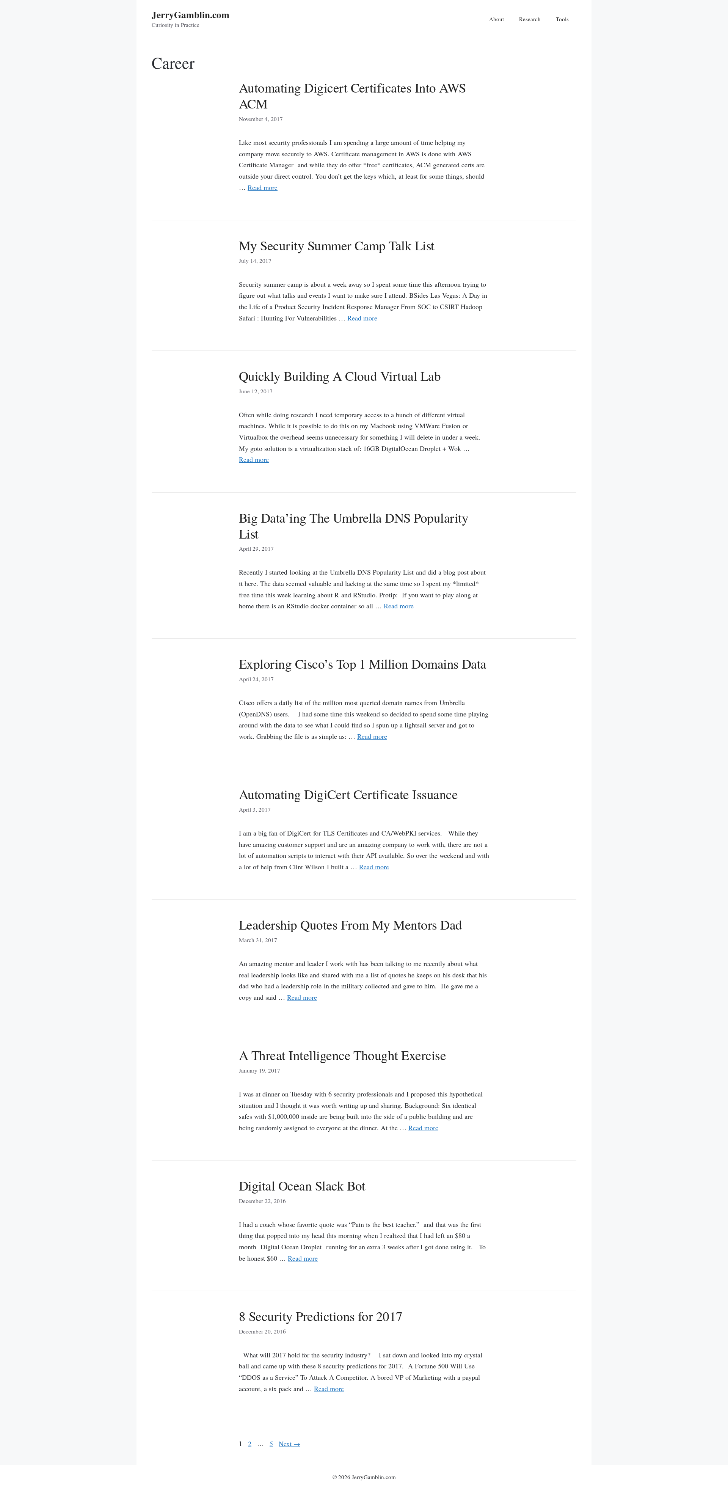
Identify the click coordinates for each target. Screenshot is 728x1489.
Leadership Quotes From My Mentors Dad (350, 924)
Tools (562, 19)
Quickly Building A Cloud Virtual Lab (340, 376)
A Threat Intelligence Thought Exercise (342, 1055)
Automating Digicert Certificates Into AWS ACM (352, 95)
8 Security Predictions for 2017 (321, 1316)
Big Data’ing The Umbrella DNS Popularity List (353, 525)
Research (530, 19)
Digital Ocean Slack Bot (302, 1185)
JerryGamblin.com (190, 15)
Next (289, 1443)
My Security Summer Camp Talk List (337, 245)
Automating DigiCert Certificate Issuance (348, 794)
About (496, 19)
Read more (263, 187)
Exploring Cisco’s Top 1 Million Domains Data (362, 663)
